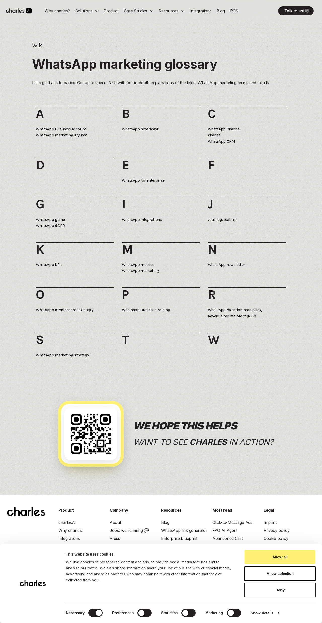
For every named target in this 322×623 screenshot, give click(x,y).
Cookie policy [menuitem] (276, 538)
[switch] (144, 613)
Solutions (83, 10)
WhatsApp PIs (49, 264)
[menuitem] (296, 10)
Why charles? (57, 10)
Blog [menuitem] (165, 522)
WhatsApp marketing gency (61, 135)
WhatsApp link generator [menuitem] (184, 530)
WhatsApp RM (221, 141)
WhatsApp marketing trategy (62, 355)
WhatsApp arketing (140, 270)
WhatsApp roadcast (140, 129)
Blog (221, 10)
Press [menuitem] (115, 538)
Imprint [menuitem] (270, 522)
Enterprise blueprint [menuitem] (179, 538)
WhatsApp (224, 129)
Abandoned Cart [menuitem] (227, 538)
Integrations (200, 10)
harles (214, 135)
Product (111, 10)
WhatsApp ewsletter (226, 264)
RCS (234, 10)
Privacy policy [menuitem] (277, 530)
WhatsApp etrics (138, 264)
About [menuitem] (115, 522)
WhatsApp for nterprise (143, 180)
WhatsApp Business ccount (61, 129)
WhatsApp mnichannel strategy (64, 309)
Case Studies (135, 10)
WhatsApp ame (50, 219)
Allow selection (280, 573)
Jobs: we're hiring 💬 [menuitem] (129, 530)
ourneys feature (222, 219)
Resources (168, 10)
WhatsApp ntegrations (142, 219)
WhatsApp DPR (50, 225)
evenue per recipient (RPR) (232, 316)
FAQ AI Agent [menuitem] (224, 530)
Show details (262, 613)
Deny (280, 590)
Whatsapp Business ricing (146, 309)
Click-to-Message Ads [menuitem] (232, 522)
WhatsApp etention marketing (235, 309)
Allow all (280, 557)
